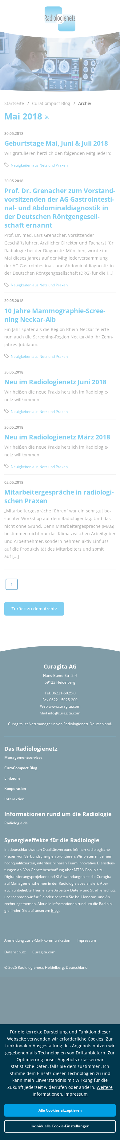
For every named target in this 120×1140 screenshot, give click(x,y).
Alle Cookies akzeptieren (60, 1110)
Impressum (76, 1094)
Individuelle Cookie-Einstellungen (60, 1125)
